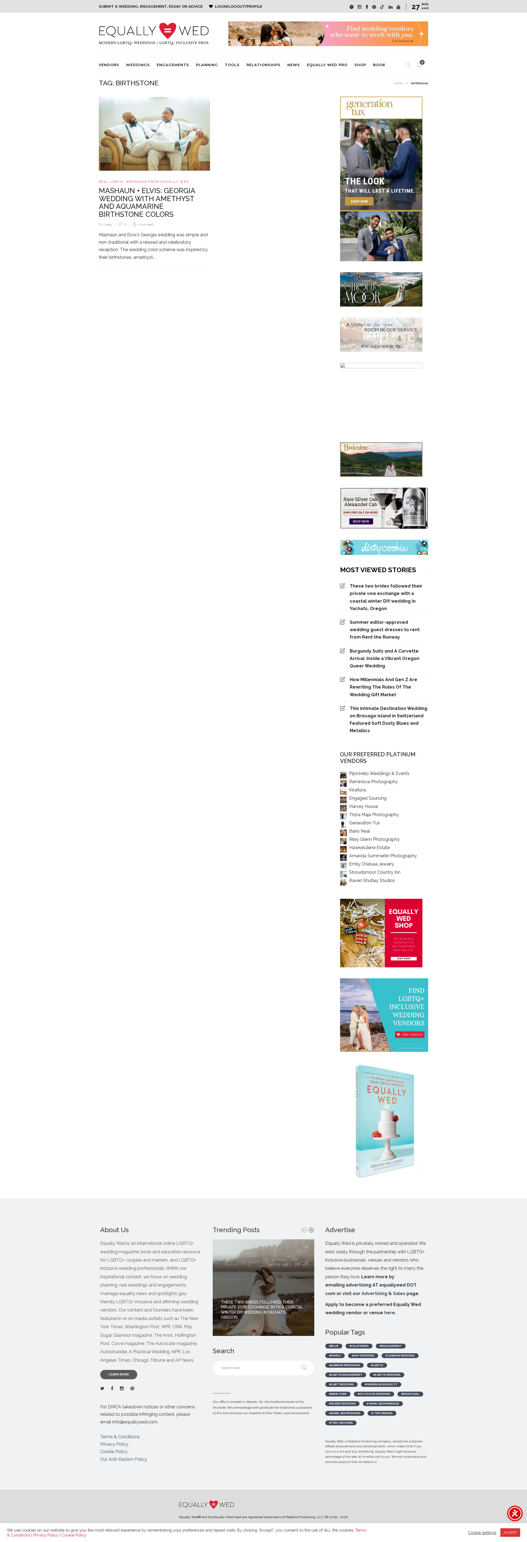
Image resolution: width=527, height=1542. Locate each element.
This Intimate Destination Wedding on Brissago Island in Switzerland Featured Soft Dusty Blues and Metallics (388, 720)
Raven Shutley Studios (372, 880)
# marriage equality (381, 1384)
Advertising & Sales (383, 1293)
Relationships (263, 65)
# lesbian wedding (400, 1355)
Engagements (173, 65)
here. (390, 1312)
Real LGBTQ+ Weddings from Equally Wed (144, 182)
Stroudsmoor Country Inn (374, 872)
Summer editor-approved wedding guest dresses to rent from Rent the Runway (385, 630)
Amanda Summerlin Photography (383, 855)
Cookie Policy (114, 1451)
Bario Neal (359, 831)
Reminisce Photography (373, 781)
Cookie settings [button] (482, 1532)
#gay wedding (363, 1355)
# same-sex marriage (383, 1403)
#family (335, 1355)
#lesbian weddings (344, 1365)
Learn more (118, 1374)
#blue (333, 1345)
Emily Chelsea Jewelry (371, 864)
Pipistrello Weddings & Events (379, 773)
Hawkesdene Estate (369, 847)
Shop (360, 65)
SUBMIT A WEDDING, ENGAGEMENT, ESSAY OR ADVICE (151, 6)
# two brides (382, 1413)
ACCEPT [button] (510, 1532)
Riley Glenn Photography (374, 839)
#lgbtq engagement (345, 1374)
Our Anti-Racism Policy (123, 1459)
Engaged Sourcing (367, 798)
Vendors (109, 65)
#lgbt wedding (341, 1384)
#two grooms (341, 1422)
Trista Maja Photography (374, 814)
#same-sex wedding (344, 1413)
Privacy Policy (114, 1444)
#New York (338, 1393)
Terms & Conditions (120, 1436)
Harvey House (363, 806)
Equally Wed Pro (327, 65)
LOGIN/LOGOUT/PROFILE (238, 6)
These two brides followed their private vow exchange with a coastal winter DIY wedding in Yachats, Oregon (386, 597)
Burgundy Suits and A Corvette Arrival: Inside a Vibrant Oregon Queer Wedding (384, 658)
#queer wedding (342, 1403)
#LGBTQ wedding (386, 1374)
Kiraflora (357, 790)
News (293, 65)
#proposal (410, 1393)
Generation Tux (364, 822)
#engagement (391, 1345)
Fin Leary (105, 224)
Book (379, 65)
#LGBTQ (377, 1365)
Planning (207, 65)
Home (398, 83)
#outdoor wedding (374, 1393)
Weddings (138, 65)
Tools (232, 65)
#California (359, 1345)
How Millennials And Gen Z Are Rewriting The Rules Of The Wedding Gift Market (383, 687)
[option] (263, 1287)
